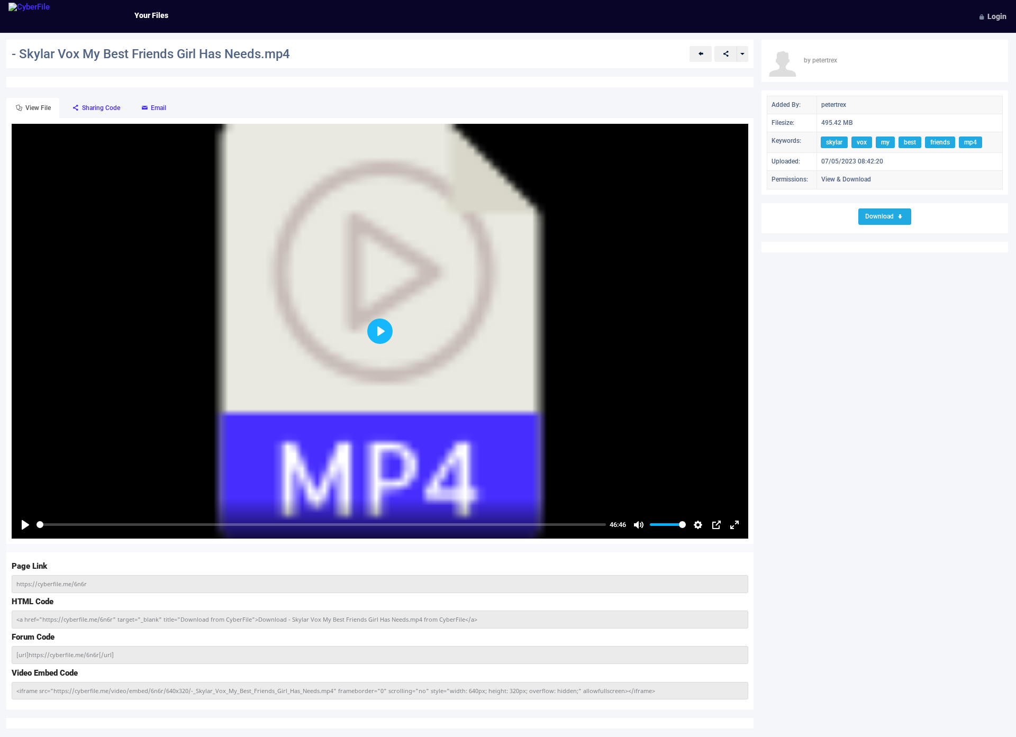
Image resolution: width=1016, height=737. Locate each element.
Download (880, 216)
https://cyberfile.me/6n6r (51, 584)
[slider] (321, 525)
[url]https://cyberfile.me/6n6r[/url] (65, 655)
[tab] (32, 108)
